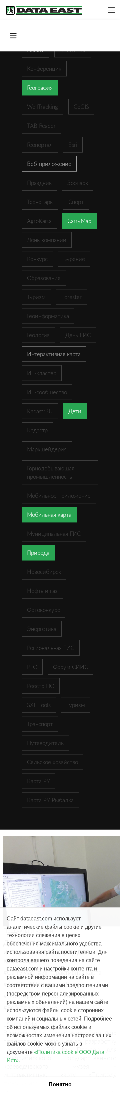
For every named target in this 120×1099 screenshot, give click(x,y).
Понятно (60, 1084)
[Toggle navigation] (111, 10)
